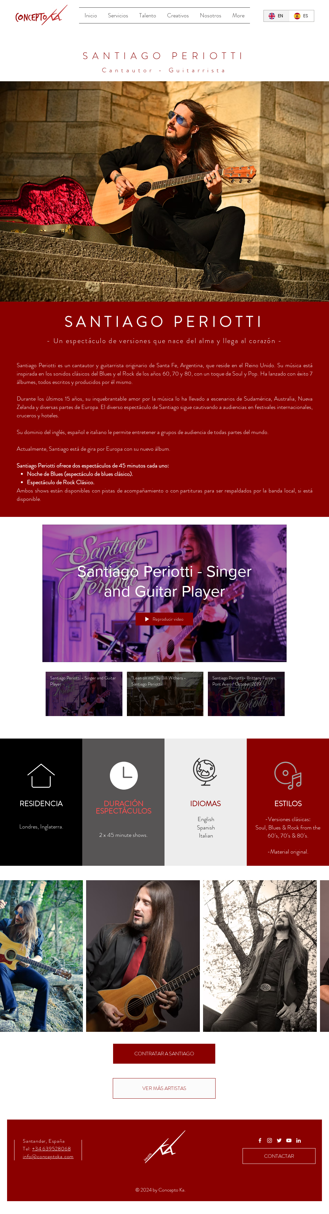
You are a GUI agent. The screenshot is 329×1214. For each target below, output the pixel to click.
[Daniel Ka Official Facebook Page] (260, 1140)
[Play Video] (84, 694)
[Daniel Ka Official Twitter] (279, 1140)
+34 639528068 (51, 1148)
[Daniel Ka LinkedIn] (298, 1140)
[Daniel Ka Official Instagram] (269, 1140)
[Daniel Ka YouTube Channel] (289, 1140)
